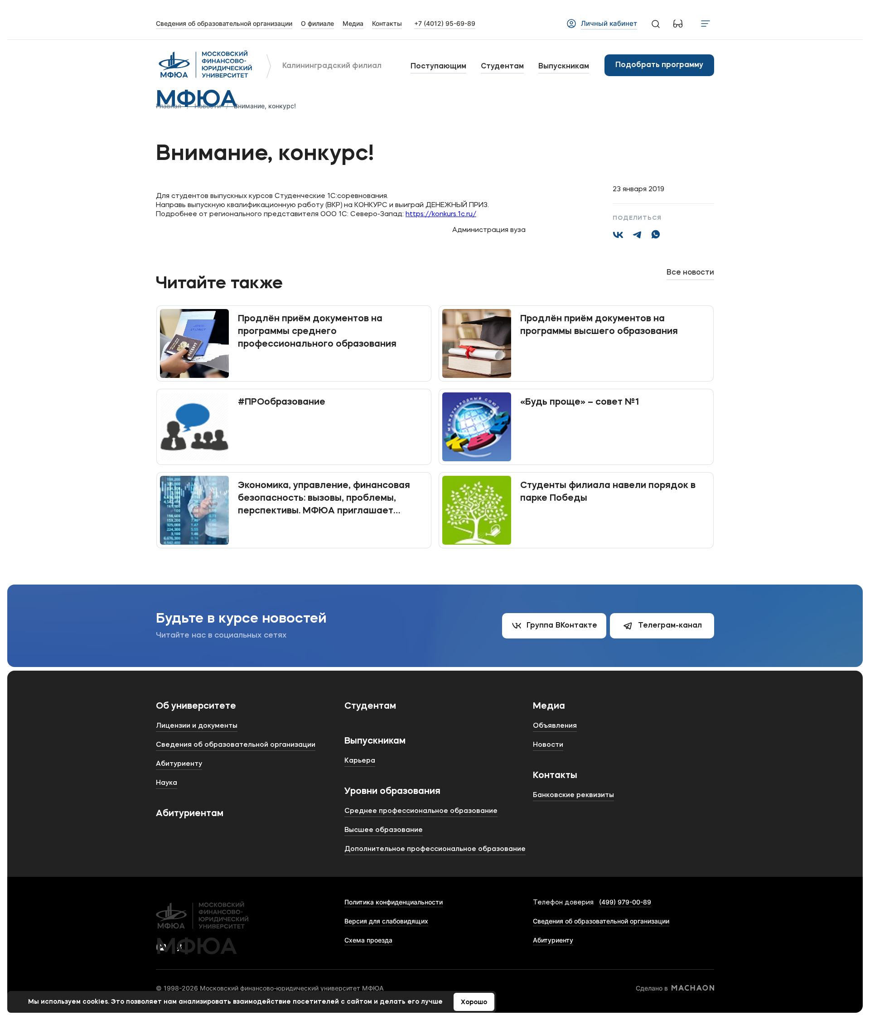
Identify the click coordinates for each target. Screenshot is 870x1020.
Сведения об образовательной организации (601, 921)
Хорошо (474, 1002)
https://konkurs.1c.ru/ (441, 214)
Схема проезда (368, 940)
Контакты (555, 775)
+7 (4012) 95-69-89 (444, 23)
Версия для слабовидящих (386, 921)
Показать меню (705, 24)
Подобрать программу (659, 65)
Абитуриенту (553, 940)
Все (690, 272)
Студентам (502, 66)
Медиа (549, 706)
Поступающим (438, 66)
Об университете (196, 706)
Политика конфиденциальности (393, 902)
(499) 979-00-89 (625, 902)
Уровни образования (392, 791)
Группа (562, 625)
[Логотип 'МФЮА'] (206, 65)
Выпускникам (563, 66)
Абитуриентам (189, 813)
